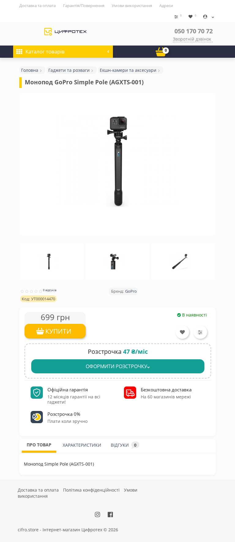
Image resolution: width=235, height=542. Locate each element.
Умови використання (132, 5)
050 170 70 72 (193, 31)
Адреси (166, 5)
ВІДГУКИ (123, 445)
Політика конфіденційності (91, 490)
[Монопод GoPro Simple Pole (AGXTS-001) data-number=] (49, 261)
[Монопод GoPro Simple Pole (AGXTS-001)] (117, 161)
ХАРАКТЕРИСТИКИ (82, 445)
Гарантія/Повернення (83, 5)
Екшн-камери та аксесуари (128, 70)
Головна (29, 70)
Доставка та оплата (37, 5)
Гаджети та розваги (69, 70)
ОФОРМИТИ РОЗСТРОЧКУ (116, 366)
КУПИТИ (58, 331)
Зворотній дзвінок (192, 39)
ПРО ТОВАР (39, 445)
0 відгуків (49, 290)
